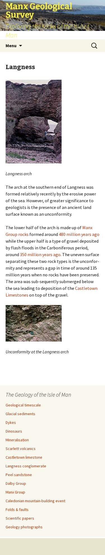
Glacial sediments (20, 413)
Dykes (11, 422)
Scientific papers (20, 518)
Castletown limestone (24, 457)
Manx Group (15, 492)
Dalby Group (16, 483)
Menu (11, 45)
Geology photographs (24, 526)
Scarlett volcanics (21, 448)
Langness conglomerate (26, 465)
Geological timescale (23, 405)
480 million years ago (79, 234)
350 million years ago (40, 254)
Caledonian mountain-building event (35, 500)
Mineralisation (17, 439)
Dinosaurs (14, 431)
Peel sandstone (19, 474)
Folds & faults (17, 509)
